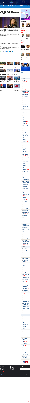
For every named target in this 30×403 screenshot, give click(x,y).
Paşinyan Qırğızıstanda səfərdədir (25, 163)
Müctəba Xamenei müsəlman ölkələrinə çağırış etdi (26, 295)
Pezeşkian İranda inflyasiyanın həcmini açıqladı (25, 339)
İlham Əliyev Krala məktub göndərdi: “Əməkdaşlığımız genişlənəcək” (26, 189)
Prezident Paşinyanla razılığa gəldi (26, 108)
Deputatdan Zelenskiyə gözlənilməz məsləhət (25, 238)
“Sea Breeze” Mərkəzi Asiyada (26, 172)
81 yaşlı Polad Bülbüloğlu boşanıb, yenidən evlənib (27, 39)
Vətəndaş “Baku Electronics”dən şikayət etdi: (26, 195)
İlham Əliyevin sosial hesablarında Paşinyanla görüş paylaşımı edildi (25, 135)
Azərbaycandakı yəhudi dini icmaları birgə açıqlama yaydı (26, 347)
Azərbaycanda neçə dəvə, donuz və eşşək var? (25, 94)
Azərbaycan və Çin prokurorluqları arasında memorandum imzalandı (25, 145)
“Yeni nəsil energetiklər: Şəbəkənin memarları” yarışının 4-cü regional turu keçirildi (26, 218)
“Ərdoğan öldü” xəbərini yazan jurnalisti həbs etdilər (26, 334)
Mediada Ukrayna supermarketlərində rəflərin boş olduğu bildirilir (26, 179)
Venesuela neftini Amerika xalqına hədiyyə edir (25, 279)
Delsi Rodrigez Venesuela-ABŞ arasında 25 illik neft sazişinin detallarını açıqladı (26, 291)
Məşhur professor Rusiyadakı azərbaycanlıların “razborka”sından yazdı (26, 304)
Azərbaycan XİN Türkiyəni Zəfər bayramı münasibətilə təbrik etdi (26, 306)
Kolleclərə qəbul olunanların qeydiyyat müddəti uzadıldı (26, 132)
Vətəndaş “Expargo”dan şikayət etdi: (25, 199)
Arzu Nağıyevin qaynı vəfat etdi (26, 350)
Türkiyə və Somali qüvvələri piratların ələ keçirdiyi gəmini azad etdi (26, 322)
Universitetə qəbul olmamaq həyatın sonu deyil (26, 143)
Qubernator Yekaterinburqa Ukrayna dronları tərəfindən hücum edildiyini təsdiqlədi (26, 182)
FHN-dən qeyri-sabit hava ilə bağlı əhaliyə (26, 308)
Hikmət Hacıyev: (26, 81)
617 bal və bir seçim (25, 104)
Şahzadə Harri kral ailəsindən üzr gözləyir (26, 165)
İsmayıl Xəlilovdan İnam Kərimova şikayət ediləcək (23, 50)
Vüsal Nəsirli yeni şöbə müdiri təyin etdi (25, 141)
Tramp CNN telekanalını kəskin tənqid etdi (25, 352)
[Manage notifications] (28, 401)
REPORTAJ (15, 5)
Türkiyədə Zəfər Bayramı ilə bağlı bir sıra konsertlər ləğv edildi (16, 90)
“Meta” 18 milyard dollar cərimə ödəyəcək (25, 343)
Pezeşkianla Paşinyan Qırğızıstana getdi (25, 206)
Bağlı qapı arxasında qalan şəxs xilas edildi (25, 297)
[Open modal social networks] (14, 51)
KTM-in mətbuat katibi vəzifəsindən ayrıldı (25, 100)
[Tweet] (10, 51)
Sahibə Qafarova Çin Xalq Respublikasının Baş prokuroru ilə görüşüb (25, 113)
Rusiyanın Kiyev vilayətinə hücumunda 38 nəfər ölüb (26, 288)
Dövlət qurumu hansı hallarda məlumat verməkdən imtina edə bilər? (26, 213)
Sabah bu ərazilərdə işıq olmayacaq (25, 263)
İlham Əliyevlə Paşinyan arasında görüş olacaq (25, 155)
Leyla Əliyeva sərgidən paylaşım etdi (25, 248)
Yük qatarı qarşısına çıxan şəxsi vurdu (25, 221)
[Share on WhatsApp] (1, 51)
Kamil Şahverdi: (26, 282)
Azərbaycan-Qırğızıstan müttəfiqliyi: (26, 126)
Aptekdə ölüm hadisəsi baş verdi (26, 119)
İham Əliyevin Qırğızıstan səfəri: (26, 123)
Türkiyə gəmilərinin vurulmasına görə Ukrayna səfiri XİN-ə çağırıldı (25, 357)
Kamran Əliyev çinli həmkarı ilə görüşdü (26, 151)
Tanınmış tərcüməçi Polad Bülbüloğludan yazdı (25, 227)
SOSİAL (23, 5)
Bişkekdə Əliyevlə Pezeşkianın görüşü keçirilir (26, 98)
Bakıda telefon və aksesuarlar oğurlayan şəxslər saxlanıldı (26, 130)
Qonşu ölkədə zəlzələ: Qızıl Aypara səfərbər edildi (26, 229)
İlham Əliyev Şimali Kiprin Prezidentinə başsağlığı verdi (26, 210)
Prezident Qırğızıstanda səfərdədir (25, 174)
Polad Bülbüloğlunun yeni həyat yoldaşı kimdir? (27, 50)
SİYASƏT (5, 5)
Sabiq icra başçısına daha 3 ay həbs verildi (26, 197)
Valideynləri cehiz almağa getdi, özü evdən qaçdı (25, 250)
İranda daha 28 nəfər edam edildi (26, 331)
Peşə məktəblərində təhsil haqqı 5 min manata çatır (25, 354)
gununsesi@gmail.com (13, 368)
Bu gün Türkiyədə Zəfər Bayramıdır (25, 313)
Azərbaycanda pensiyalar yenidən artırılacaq (26, 169)
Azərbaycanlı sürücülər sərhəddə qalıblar (25, 316)
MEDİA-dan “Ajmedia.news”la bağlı (26, 341)
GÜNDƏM (3, 5)
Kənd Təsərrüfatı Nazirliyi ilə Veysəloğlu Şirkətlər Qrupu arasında (26, 92)
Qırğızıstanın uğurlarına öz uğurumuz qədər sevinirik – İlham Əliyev (26, 184)
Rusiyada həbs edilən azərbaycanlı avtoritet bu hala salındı (23, 30)
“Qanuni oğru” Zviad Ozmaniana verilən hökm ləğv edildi (26, 319)
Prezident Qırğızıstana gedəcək (25, 234)
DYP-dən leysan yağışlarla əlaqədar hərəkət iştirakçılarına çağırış (25, 286)
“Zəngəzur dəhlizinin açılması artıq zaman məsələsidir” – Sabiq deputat (26, 241)
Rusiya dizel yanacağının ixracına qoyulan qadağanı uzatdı (25, 336)
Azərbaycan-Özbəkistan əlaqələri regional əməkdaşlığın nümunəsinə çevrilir (25, 272)
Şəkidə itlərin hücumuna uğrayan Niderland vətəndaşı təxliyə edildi (26, 301)
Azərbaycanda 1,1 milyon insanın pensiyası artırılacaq (26, 208)
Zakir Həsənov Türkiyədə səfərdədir (25, 255)
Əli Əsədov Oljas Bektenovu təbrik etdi (26, 137)
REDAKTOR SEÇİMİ (18, 5)
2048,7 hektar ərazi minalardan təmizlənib (25, 161)
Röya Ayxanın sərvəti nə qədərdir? (27, 57)
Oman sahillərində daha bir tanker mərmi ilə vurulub (16, 82)
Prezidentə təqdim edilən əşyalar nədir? (25, 121)
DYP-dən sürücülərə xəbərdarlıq (25, 186)
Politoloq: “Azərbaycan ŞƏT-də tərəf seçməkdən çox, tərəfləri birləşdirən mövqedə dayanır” (26, 148)
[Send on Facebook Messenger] (7, 51)
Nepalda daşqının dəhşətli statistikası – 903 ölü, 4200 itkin (3, 82)
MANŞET (1, 5)
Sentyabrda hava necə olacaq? (25, 167)
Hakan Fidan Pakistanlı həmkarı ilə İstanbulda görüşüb (3, 90)
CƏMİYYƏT (11, 5)
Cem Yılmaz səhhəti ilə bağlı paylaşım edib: (26, 275)
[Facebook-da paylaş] (4, 51)
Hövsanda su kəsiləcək (25, 96)
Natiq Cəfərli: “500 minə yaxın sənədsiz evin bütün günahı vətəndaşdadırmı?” (25, 192)
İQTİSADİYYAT (8, 5)
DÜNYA (12, 5)
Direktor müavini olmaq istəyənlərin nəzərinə (25, 267)
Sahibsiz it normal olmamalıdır (25, 215)
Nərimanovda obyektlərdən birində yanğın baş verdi (26, 324)
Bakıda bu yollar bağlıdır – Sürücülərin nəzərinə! (25, 86)
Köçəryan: (8, 66)
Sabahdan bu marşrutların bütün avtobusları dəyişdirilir (26, 157)
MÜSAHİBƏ (21, 5)
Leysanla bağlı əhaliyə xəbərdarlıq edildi (25, 269)
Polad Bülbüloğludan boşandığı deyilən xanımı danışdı (28, 30)
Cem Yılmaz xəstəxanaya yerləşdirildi (25, 326)
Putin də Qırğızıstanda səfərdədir (25, 102)
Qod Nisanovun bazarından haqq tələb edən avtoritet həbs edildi (23, 41)
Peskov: (8, 81)
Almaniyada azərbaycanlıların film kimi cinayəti (26, 244)
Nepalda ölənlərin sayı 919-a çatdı (26, 117)
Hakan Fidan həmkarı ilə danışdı (25, 345)
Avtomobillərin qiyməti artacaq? (25, 236)
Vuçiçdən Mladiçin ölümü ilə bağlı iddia (26, 328)
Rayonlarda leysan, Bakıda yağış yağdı (25, 204)
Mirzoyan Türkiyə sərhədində (26, 293)
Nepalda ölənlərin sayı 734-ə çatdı (26, 310)
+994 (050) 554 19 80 (13, 367)
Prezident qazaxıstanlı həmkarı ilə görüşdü (26, 110)
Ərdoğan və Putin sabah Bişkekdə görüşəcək (25, 265)
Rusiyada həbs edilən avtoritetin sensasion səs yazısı (22, 59)
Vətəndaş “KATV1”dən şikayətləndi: (25, 202)
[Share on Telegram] (13, 51)
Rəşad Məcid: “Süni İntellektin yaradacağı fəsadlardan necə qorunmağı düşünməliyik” (26, 225)
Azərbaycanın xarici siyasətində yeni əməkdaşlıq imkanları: (26, 89)
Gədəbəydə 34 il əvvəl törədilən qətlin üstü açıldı (25, 106)
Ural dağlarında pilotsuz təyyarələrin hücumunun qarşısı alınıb (10, 74)
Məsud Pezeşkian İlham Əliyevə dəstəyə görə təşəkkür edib (25, 84)
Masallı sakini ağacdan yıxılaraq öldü (25, 139)
